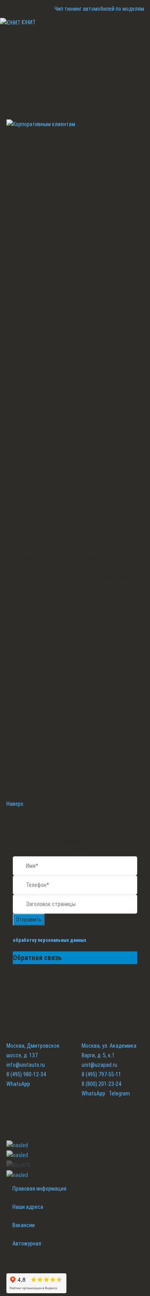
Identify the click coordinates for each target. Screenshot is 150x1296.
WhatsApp (18, 1084)
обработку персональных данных (49, 940)
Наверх (14, 804)
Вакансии (23, 1225)
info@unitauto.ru (25, 1065)
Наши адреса (27, 1207)
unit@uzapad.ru (99, 1065)
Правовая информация (39, 1188)
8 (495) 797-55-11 (101, 1074)
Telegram (119, 1093)
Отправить (29, 919)
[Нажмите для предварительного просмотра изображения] (40, 124)
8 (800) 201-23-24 (101, 1084)
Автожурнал (26, 1243)
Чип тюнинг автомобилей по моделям (99, 9)
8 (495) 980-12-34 (26, 1074)
